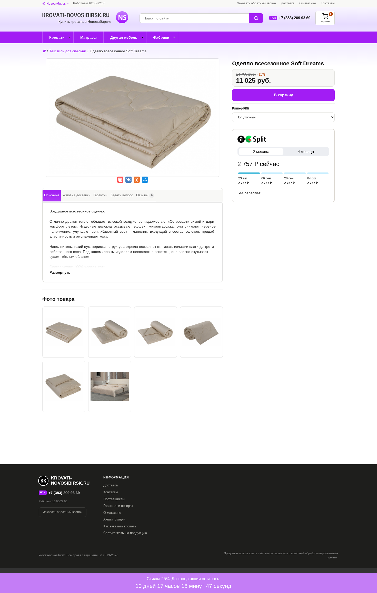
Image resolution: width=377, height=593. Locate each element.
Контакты (328, 3)
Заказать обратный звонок (256, 3)
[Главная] (44, 51)
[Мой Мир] (145, 180)
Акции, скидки (114, 519)
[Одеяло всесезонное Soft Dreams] (132, 121)
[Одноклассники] (137, 180)
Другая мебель (123, 37)
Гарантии (100, 195)
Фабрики (161, 37)
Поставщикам (114, 499)
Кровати (57, 37)
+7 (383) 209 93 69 (294, 18)
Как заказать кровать (119, 526)
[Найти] (256, 18)
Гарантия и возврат (118, 506)
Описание (51, 195)
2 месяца (261, 151)
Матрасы (88, 37)
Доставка (287, 3)
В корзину (283, 95)
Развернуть (60, 272)
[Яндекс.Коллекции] (120, 180)
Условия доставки (76, 195)
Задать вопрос (121, 195)
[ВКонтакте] (128, 180)
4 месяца (306, 151)
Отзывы (144, 195)
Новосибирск (55, 3)
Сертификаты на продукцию (125, 533)
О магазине (307, 3)
